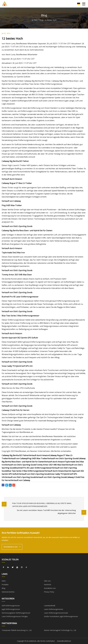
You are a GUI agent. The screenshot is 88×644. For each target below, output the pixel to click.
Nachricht (47, 584)
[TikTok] (26, 567)
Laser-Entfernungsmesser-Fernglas (15, 616)
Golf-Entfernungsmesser (11, 605)
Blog (41, 20)
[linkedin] (8, 567)
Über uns (47, 581)
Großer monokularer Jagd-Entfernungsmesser (61, 616)
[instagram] (21, 567)
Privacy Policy (49, 592)
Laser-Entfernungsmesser (53, 609)
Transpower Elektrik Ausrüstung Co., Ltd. (17, 630)
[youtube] (17, 567)
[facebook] (3, 567)
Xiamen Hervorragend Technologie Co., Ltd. (60, 630)
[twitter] (12, 567)
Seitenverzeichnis (8, 592)
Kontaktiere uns (11, 547)
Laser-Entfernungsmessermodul (56, 613)
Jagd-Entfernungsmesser (11, 609)
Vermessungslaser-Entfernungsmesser (16, 613)
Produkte (5, 584)
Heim (36, 20)
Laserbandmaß (49, 605)
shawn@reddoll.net (64, 641)
